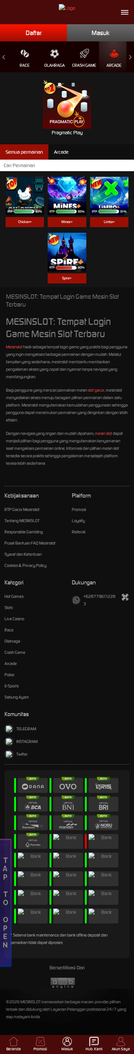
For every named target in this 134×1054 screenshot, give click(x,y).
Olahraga (54, 65)
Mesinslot (14, 346)
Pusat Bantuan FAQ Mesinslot (29, 543)
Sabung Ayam (16, 697)
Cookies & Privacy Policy (25, 565)
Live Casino (14, 618)
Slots (8, 607)
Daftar (34, 33)
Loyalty (78, 520)
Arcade (113, 65)
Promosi (79, 509)
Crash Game (84, 65)
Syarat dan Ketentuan (23, 554)
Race (24, 65)
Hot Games (13, 596)
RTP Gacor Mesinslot (21, 509)
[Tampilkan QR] (125, 597)
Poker (9, 674)
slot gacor (96, 390)
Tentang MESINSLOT (21, 520)
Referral (78, 531)
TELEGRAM (26, 728)
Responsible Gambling (23, 531)
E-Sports (11, 685)
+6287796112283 (99, 600)
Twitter (22, 754)
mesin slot (103, 433)
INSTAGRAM (27, 741)
